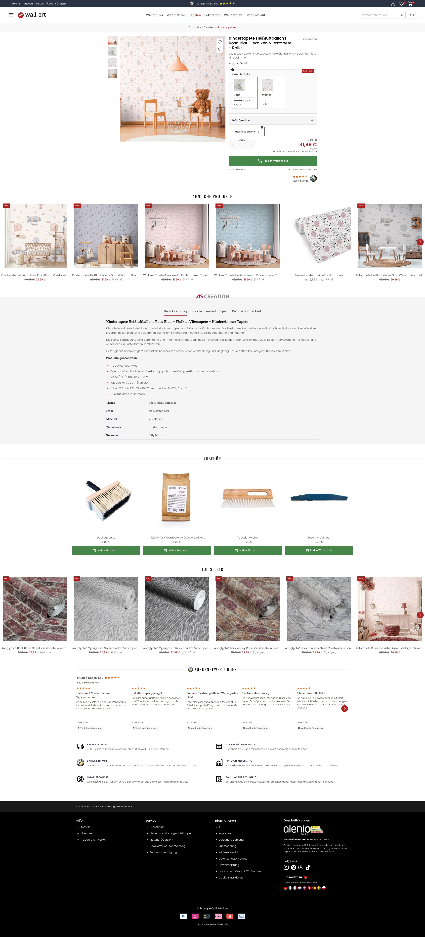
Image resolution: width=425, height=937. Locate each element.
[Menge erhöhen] (252, 144)
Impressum (82, 806)
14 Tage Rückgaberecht (241, 744)
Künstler (60, 3)
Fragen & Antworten (94, 840)
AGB (221, 827)
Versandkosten (97, 744)
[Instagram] (286, 867)
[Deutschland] (285, 888)
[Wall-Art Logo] (32, 15)
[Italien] (295, 888)
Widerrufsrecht (125, 806)
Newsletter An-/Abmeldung (167, 846)
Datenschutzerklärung (103, 806)
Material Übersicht (161, 840)
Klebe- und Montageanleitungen (171, 833)
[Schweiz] (309, 888)
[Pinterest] (293, 867)
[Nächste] (420, 242)
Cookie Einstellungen (232, 877)
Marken (39, 3)
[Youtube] (300, 867)
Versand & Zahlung (231, 840)
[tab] (175, 311)
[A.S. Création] (306, 39)
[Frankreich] (290, 888)
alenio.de (288, 839)
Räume (49, 3)
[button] (172, 89)
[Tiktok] (308, 867)
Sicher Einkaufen (98, 760)
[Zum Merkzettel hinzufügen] (219, 42)
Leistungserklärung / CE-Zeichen (240, 871)
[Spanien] (314, 888)
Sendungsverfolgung (163, 852)
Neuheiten (16, 3)
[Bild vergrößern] (219, 49)
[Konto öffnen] (393, 3)
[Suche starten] (402, 15)
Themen (28, 3)
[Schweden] (319, 888)
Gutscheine (157, 827)
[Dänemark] (304, 888)
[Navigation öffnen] (11, 14)
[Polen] (324, 888)
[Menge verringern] (232, 144)
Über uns (86, 833)
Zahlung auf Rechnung (241, 777)
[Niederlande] (299, 888)
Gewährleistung (229, 865)
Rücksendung (227, 846)
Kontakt (85, 827)
